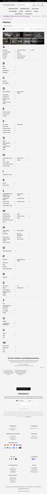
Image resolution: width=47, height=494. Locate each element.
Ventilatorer (35, 8)
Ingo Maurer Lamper (7, 174)
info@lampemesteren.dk (13, 429)
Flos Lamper (5, 126)
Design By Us (6, 96)
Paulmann (5, 259)
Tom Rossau (5, 310)
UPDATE (36, 16)
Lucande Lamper (20, 198)
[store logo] (9, 4)
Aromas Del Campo (21, 50)
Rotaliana (5, 277)
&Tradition (5, 50)
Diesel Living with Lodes (7, 102)
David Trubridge (6, 91)
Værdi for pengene (13, 479)
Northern (19, 237)
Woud (4, 351)
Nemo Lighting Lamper (6, 231)
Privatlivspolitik (12, 470)
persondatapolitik (28, 416)
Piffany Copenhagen (7, 268)
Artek (18, 52)
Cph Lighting (5, 83)
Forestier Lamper (6, 128)
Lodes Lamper (6, 203)
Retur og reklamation (12, 437)
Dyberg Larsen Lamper (20, 92)
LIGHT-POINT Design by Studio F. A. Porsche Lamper (7, 195)
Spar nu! (27, 16)
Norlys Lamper (20, 230)
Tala (4, 303)
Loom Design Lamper (7, 205)
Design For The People (6, 99)
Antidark (5, 56)
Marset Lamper (6, 218)
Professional (28, 13)
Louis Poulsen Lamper (20, 194)
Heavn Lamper (6, 162)
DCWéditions (6, 94)
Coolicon (5, 81)
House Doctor (20, 158)
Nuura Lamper (20, 239)
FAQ (13, 430)
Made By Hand (6, 214)
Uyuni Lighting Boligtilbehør (6, 324)
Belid (4, 66)
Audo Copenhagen (21, 56)
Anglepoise (5, 54)
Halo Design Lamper (7, 158)
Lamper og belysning (6, 18)
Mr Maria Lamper (21, 216)
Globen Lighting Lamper (6, 143)
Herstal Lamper (6, 166)
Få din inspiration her (23, 388)
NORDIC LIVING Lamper (6, 239)
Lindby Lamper (6, 201)
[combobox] (23, 4)
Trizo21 (4, 312)
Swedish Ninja (20, 287)
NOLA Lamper (6, 237)
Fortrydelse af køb (13, 439)
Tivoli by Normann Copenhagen (7, 306)
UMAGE (4, 321)
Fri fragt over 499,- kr (34, 438)
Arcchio (4, 58)
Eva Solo (5, 115)
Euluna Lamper (6, 114)
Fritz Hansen (20, 124)
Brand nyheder (34, 469)
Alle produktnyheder (13, 482)
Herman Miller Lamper (8, 164)
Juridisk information (13, 468)
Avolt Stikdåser (20, 58)
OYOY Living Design (7, 250)
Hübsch (18, 160)
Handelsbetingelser (13, 469)
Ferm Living (5, 124)
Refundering (13, 438)
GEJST (4, 141)
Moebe (18, 214)
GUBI (4, 149)
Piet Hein (5, 266)
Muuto (18, 218)
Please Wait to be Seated (21, 260)
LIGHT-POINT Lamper (6, 199)
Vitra (4, 337)
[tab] (13, 428)
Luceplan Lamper (21, 201)
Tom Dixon (5, 308)
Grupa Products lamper (6, 147)
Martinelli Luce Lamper (8, 220)
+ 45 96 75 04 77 (12, 428)
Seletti (4, 287)
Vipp (4, 335)
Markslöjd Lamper (7, 216)
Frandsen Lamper (7, 132)
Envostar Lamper (6, 112)
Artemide (19, 54)
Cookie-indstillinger (34, 468)
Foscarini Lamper (6, 130)
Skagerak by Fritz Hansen (7, 292)
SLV (18, 285)
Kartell (4, 183)
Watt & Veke (5, 347)
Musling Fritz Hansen (12, 478)
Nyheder (36, 11)
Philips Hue (5, 262)
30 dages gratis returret (34, 437)
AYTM (32, 50)
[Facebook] (9, 459)
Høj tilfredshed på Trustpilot (12, 0)
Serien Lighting (6, 289)
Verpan (4, 333)
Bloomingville (6, 70)
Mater (4, 222)
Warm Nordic (6, 345)
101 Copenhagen (6, 52)
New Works (5, 233)
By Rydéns (5, 72)
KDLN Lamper (6, 185)
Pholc (4, 264)
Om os (13, 467)
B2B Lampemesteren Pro (34, 470)
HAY (4, 160)
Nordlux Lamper (6, 242)
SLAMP (4, 295)
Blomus (4, 68)
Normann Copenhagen (20, 234)
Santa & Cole (6, 285)
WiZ (4, 349)
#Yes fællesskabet (34, 467)
